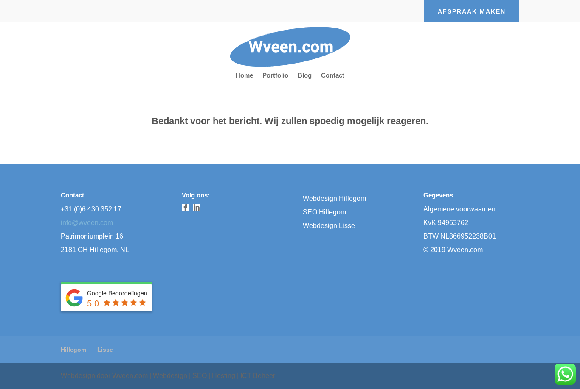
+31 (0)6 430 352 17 (91, 209)
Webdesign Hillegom (334, 198)
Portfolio (275, 75)
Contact (332, 75)
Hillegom (73, 349)
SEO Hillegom (324, 212)
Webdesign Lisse (329, 225)
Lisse (105, 349)
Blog (305, 75)
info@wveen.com (87, 222)
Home (244, 75)
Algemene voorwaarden (459, 209)
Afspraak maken (472, 11)
